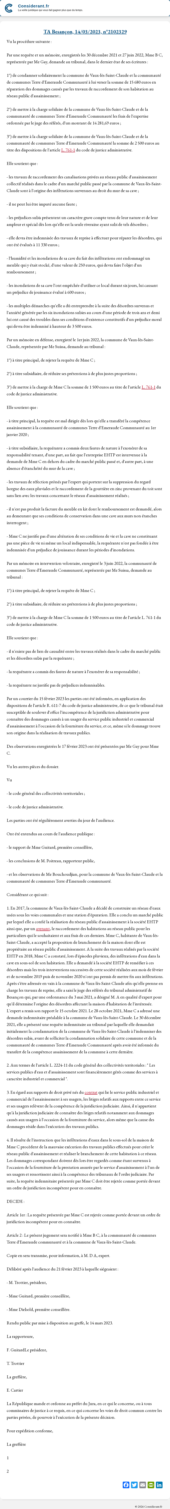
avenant (43, 928)
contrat (91, 1092)
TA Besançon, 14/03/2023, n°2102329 (85, 31)
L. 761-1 (68, 150)
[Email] (142, 1485)
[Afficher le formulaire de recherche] (90, 8)
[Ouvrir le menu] (162, 8)
